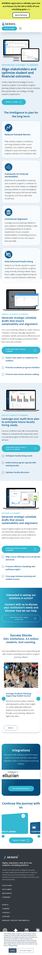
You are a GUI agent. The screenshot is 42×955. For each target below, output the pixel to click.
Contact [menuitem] (6, 912)
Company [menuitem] (6, 897)
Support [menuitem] (6, 916)
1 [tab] (18, 736)
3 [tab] (24, 736)
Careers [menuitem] (6, 909)
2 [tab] (21, 736)
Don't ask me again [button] (25, 950)
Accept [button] (13, 950)
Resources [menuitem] (7, 893)
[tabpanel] (21, 698)
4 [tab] (24, 781)
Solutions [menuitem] (7, 885)
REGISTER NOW (21, 15)
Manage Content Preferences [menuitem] (16, 920)
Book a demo (9, 28)
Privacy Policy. (13, 945)
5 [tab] (28, 781)
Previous (4, 699)
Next (38, 699)
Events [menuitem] (5, 905)
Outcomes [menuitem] (7, 889)
